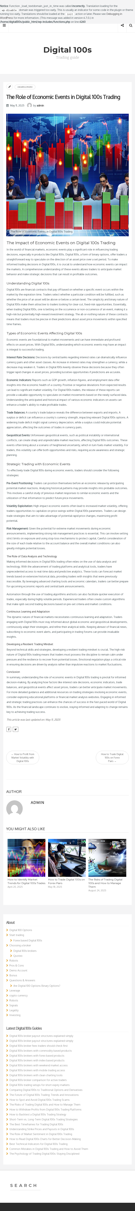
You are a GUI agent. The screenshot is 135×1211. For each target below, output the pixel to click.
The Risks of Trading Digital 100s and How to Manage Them (105, 883)
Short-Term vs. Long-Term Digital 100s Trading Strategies (43, 1119)
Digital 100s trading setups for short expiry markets (39, 1085)
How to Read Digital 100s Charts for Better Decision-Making (45, 1139)
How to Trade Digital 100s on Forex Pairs (112, 757)
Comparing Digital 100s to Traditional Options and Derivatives (45, 1090)
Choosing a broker (20, 945)
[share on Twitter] (15, 729)
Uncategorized (25, 87)
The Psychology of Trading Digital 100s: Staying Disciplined (44, 1153)
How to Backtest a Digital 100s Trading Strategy (37, 1114)
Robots (13, 960)
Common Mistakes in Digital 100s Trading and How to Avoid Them (48, 1149)
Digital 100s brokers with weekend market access (38, 1065)
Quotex (17, 955)
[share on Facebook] (9, 729)
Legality (14, 1010)
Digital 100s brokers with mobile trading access (37, 1070)
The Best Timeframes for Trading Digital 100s (36, 1124)
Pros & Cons (16, 965)
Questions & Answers (22, 980)
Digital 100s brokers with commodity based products (40, 1050)
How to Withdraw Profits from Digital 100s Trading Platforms (45, 1109)
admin (40, 105)
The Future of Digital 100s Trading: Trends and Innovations (44, 1094)
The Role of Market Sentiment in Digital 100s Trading (40, 1134)
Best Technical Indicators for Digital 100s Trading (38, 1144)
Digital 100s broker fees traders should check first (38, 1045)
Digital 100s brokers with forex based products (36, 1055)
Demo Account (18, 970)
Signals (13, 1005)
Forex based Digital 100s (27, 940)
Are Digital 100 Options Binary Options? (36, 985)
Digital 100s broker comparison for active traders (38, 1080)
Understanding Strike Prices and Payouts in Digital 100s (41, 1129)
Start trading (16, 935)
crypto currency (18, 995)
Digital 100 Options (20, 930)
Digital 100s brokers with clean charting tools (36, 1075)
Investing (14, 1015)
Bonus (13, 975)
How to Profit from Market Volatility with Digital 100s (22, 757)
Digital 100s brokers (25, 950)
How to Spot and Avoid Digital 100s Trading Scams (39, 1099)
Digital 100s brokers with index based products (37, 1060)
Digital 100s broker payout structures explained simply (41, 1035)
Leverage (14, 990)
